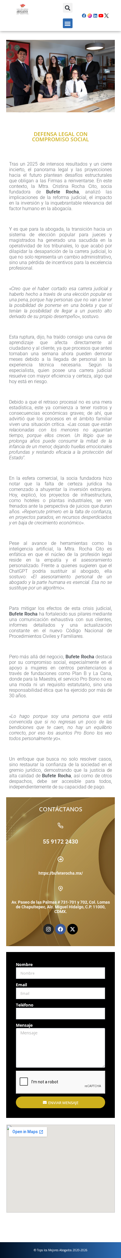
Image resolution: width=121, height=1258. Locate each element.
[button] (68, 8)
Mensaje (24, 1025)
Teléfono (24, 1005)
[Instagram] (48, 929)
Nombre (24, 964)
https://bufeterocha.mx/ (60, 873)
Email (21, 984)
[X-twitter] (72, 929)
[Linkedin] (95, 15)
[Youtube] (101, 15)
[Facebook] (84, 15)
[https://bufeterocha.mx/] (60, 859)
